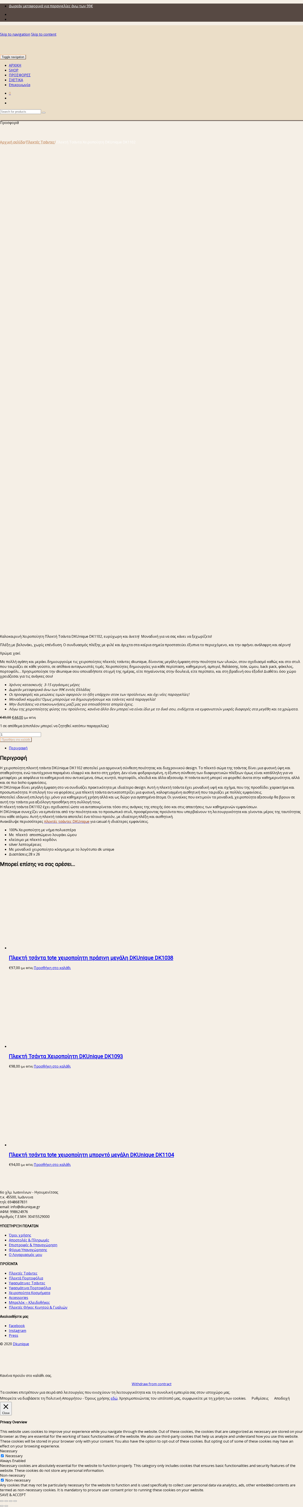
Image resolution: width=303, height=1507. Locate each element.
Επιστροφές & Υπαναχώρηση (33, 1244)
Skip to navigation (15, 34)
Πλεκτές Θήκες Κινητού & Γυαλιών (38, 1307)
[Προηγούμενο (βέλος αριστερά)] (2, 1506)
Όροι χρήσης (20, 1235)
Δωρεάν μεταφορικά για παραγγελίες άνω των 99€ (51, 6)
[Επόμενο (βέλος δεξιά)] (6, 1506)
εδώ (114, 1398)
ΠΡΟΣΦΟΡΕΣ (20, 75)
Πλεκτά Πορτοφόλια (26, 1278)
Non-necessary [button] (12, 1475)
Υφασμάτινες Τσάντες (27, 1283)
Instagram (17, 1330)
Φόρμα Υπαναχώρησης (28, 1249)
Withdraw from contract (151, 1383)
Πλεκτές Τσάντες (40, 142)
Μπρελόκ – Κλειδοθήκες (29, 1302)
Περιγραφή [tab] (18, 748)
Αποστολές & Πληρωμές (29, 1240)
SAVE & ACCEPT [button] (13, 1494)
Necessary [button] (8, 1451)
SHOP (13, 70)
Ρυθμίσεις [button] (260, 1398)
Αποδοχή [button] (282, 1398)
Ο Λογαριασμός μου (25, 1254)
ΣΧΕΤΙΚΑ (16, 79)
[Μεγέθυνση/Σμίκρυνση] (2, 1501)
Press (13, 1335)
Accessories (18, 1297)
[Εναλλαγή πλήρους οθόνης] (6, 1501)
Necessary (14, 1455)
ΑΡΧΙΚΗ (15, 65)
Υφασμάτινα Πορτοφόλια (30, 1287)
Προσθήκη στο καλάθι (16, 739)
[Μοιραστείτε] (10, 1501)
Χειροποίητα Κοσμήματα (29, 1292)
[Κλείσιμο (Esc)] (15, 1501)
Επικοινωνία (19, 84)
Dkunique (21, 1343)
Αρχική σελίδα (12, 142)
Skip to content (43, 34)
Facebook (17, 1325)
